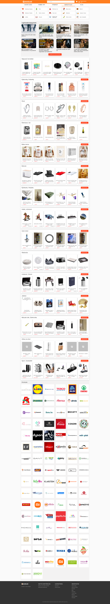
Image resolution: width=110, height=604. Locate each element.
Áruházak (73, 591)
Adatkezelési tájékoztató (42, 587)
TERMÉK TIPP (41, 4)
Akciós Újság (74, 585)
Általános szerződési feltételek (43, 585)
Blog (81, 4)
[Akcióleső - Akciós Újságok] (27, 1)
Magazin (73, 594)
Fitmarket (55, 4)
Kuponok (73, 588)
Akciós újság (28, 4)
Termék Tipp (74, 593)
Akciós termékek (75, 587)
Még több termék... (84, 79)
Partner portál (57, 587)
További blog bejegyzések (55, 54)
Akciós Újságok (74, 596)
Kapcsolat (57, 585)
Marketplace (68, 4)
